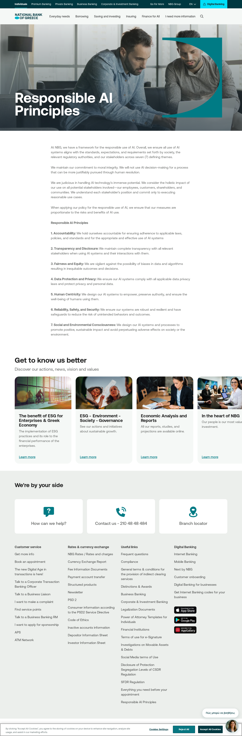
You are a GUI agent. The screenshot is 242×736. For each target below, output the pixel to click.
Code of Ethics (78, 620)
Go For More (157, 4)
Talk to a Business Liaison (32, 594)
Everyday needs (59, 16)
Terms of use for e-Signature (141, 637)
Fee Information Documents (87, 569)
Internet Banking (185, 554)
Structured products (82, 584)
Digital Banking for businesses (195, 584)
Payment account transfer (86, 577)
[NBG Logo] (28, 16)
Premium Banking (41, 4)
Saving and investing (107, 16)
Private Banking (64, 4)
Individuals (21, 4)
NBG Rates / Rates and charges (90, 554)
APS (18, 632)
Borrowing (81, 16)
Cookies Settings (158, 729)
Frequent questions (134, 554)
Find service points (28, 609)
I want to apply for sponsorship (37, 624)
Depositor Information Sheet (88, 635)
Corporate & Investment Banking (119, 4)
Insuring (131, 16)
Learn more (27, 457)
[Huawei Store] (187, 629)
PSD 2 (72, 600)
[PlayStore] (187, 620)
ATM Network (24, 640)
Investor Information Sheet (86, 642)
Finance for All (151, 16)
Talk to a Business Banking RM (36, 617)
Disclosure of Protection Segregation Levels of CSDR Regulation (141, 669)
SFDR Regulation (133, 682)
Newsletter (75, 592)
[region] (121, 729)
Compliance (129, 561)
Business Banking (87, 4)
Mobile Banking (185, 561)
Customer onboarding (189, 577)
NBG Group (174, 4)
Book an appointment (30, 561)
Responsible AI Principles (138, 702)
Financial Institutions (135, 629)
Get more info (24, 554)
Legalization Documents (138, 609)
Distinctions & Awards (136, 586)
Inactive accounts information (89, 627)
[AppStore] (187, 610)
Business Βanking (133, 594)
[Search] (202, 16)
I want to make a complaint (34, 601)
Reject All (184, 729)
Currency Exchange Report (87, 561)
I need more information (180, 16)
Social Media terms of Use (139, 657)
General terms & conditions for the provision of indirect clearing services (143, 574)
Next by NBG (183, 569)
